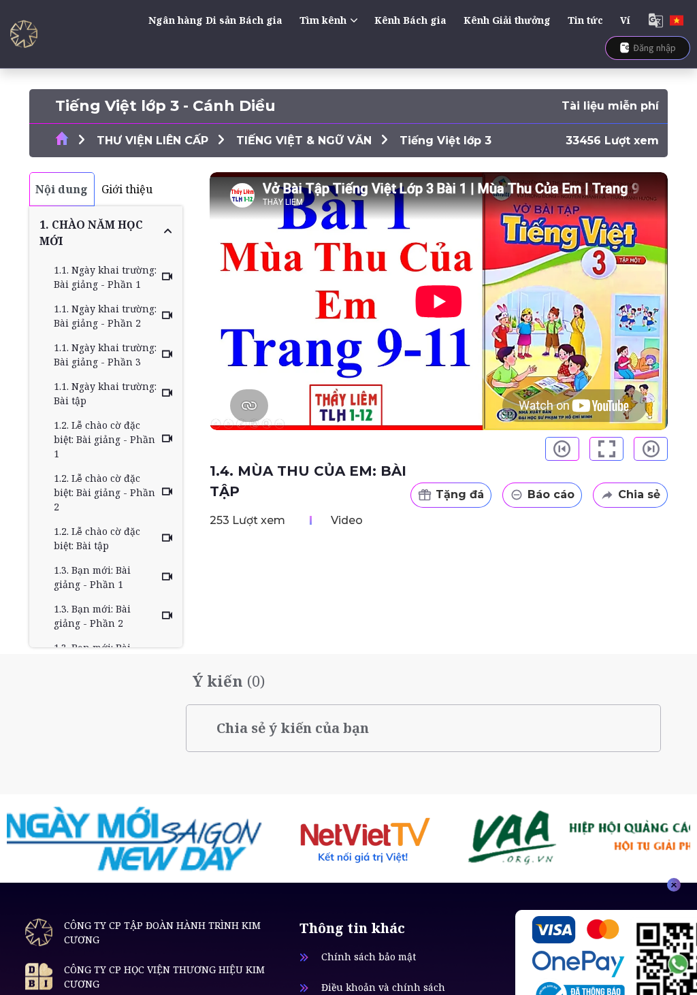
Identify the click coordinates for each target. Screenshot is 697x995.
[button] (105, 232)
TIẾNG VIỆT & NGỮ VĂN (304, 140)
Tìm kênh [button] (322, 20)
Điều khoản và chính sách (383, 987)
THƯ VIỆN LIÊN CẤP (152, 140)
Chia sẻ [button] (639, 494)
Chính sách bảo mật (368, 956)
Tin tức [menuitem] (585, 20)
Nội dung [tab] (61, 189)
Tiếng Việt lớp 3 (445, 140)
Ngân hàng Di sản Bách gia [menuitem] (215, 20)
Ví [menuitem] (625, 20)
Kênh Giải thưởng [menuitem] (507, 20)
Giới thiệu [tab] (126, 189)
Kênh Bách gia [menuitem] (410, 20)
